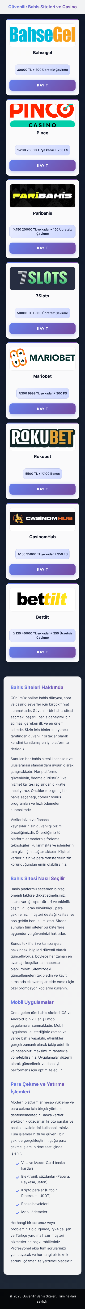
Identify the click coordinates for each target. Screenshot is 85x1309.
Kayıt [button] (42, 85)
